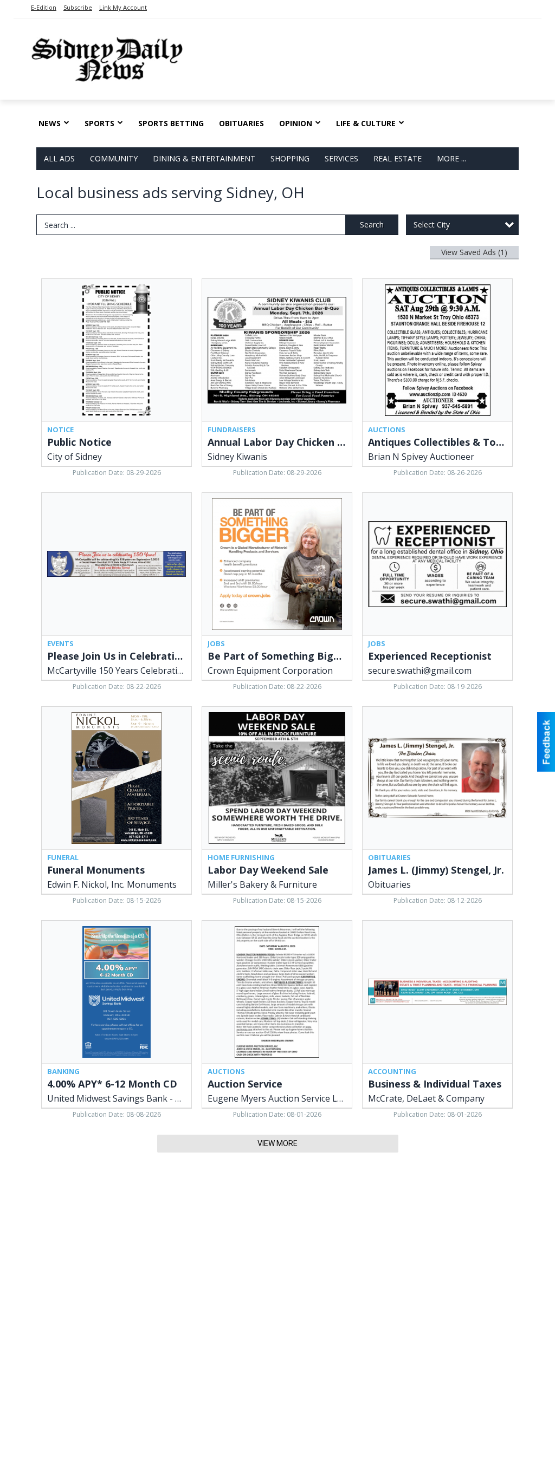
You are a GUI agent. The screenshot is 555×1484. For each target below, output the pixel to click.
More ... (451, 158)
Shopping (289, 158)
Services (341, 158)
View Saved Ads (474, 252)
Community (114, 158)
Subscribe (77, 7)
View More (277, 1143)
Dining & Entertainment (204, 158)
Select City (432, 224)
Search (372, 224)
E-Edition (43, 7)
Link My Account (123, 7)
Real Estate (397, 158)
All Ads (59, 158)
